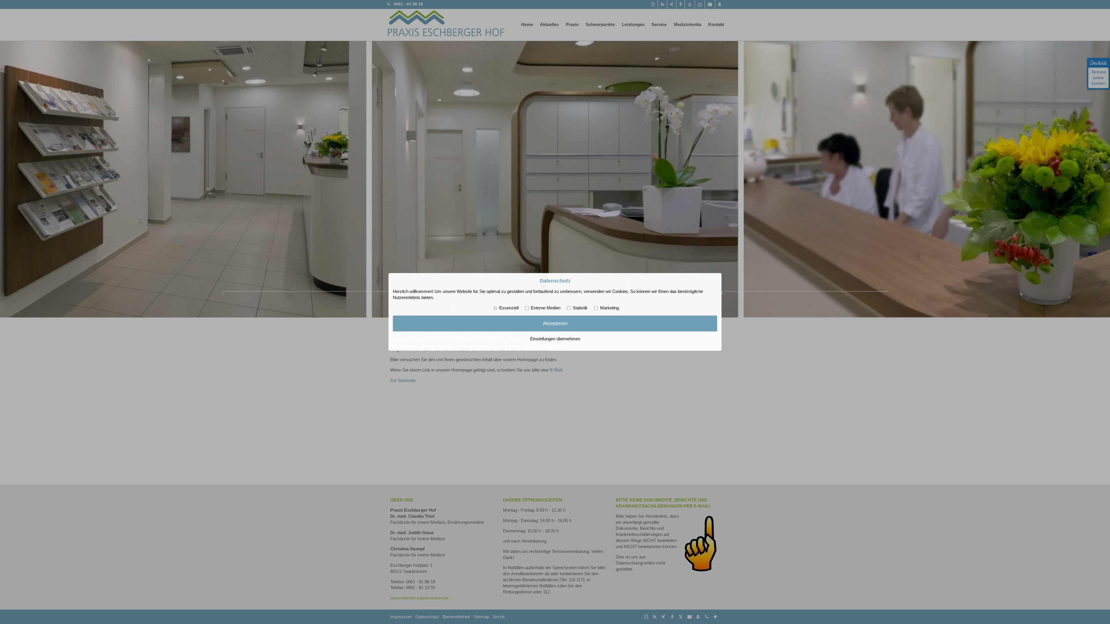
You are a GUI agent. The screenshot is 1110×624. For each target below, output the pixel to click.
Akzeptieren (555, 323)
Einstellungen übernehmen (555, 339)
